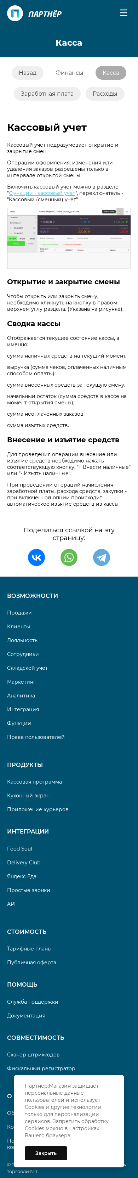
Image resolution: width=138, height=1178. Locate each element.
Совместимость (35, 1037)
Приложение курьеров (38, 809)
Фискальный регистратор (41, 1068)
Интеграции (28, 831)
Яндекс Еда (21, 876)
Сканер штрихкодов (33, 1054)
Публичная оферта (31, 962)
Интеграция (23, 709)
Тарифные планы (29, 949)
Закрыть (46, 1153)
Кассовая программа (34, 782)
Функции (19, 723)
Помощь (22, 984)
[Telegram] (101, 557)
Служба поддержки (32, 1002)
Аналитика (21, 695)
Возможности (32, 596)
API (11, 904)
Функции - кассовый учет (42, 193)
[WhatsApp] (69, 557)
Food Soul (19, 849)
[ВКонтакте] (36, 557)
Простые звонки (28, 890)
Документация (26, 1015)
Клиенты (18, 626)
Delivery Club (23, 862)
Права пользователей (36, 737)
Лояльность (22, 640)
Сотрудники (23, 654)
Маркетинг (21, 682)
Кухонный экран (28, 795)
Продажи (19, 613)
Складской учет (27, 668)
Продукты (25, 765)
